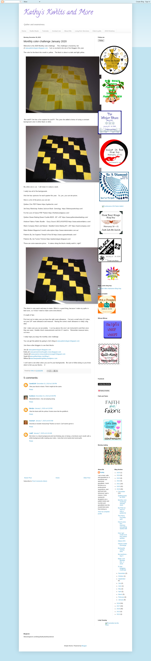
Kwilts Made (34, 31)
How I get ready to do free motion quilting (122, 535)
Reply (31, 389)
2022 (118, 481)
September (121, 579)
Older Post (87, 478)
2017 (118, 606)
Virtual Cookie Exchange (122, 544)
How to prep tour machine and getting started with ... (122, 526)
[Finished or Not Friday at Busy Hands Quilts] (112, 280)
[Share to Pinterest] (57, 371)
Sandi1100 (32, 383)
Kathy (102, 472)
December (121, 491)
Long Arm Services (82, 31)
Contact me (56, 31)
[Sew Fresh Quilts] (113, 440)
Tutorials (45, 31)
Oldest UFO (121, 541)
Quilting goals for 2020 (122, 496)
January (121, 600)
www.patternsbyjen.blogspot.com (36, 48)
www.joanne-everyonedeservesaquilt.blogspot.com (48, 354)
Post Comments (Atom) (39, 481)
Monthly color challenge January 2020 (122, 502)
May (119, 589)
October (121, 576)
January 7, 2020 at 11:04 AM (43, 433)
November (121, 573)
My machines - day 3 (122, 555)
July (119, 583)
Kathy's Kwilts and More (58, 12)
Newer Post (28, 478)
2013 (118, 611)
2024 (118, 475)
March (120, 594)
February (121, 597)
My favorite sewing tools (121, 549)
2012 (118, 614)
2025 (118, 472)
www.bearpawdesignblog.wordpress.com (43, 358)
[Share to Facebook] (54, 371)
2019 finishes (110, 31)
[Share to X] (52, 371)
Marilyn (31, 408)
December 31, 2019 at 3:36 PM (47, 383)
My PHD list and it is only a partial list (122, 510)
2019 (118, 489)
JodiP (31, 433)
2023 (118, 478)
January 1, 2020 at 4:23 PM (43, 408)
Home (24, 31)
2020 (118, 486)
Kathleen (32, 396)
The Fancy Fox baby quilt (122, 517)
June (120, 586)
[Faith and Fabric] (113, 415)
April (120, 591)
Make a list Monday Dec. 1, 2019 (121, 561)
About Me (67, 31)
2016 (118, 609)
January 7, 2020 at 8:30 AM (44, 421)
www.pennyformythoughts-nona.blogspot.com (45, 352)
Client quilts (97, 31)
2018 (118, 603)
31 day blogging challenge (122, 568)
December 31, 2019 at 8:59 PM (46, 396)
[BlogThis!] (50, 371)
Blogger (84, 646)
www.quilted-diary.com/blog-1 (39, 356)
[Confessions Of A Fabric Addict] (112, 206)
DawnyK (32, 421)
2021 (118, 484)
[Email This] (48, 371)
